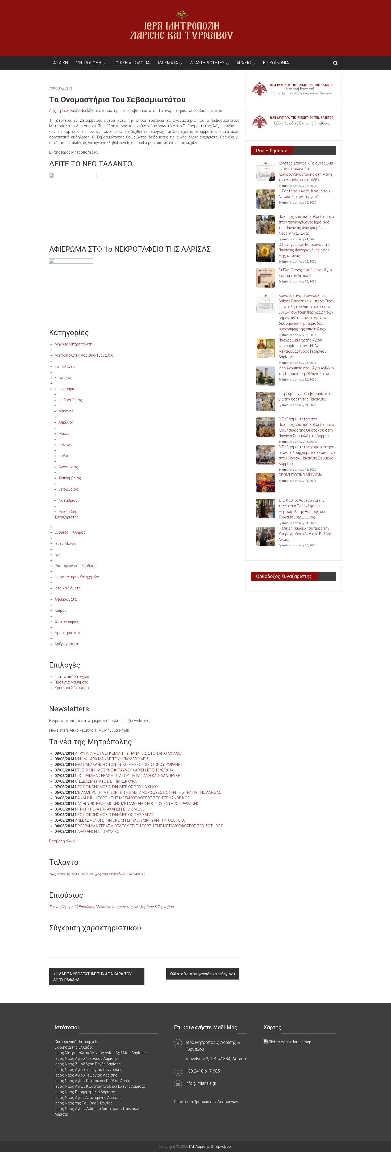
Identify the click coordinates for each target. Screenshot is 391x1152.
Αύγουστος (68, 467)
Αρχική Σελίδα (61, 110)
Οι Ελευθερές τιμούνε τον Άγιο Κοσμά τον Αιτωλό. (305, 273)
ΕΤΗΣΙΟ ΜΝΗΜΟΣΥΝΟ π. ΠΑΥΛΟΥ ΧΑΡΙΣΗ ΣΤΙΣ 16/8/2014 (124, 770)
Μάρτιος (66, 411)
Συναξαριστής (67, 517)
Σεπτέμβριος (70, 478)
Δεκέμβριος (69, 511)
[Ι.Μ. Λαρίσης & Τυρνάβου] (181, 28)
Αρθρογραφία (66, 644)
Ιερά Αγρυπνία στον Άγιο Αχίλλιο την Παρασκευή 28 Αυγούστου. (306, 371)
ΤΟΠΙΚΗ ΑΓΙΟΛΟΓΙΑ (131, 62)
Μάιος (64, 433)
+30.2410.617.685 (203, 1071)
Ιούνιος (65, 444)
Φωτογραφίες (67, 621)
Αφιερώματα (66, 599)
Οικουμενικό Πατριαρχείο (77, 1042)
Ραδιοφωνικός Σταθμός (76, 566)
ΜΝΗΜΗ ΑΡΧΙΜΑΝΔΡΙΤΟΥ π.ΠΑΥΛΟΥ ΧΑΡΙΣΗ (113, 759)
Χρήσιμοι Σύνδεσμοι (72, 688)
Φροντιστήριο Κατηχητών (77, 577)
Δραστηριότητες (69, 633)
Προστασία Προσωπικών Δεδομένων (206, 1102)
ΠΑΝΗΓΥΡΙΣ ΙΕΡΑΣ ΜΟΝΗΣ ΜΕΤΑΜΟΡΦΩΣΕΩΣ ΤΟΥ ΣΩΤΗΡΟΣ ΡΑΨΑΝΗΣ (137, 803)
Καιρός (61, 610)
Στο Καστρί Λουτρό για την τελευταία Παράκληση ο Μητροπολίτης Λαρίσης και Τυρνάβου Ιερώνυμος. (301, 508)
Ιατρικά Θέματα (68, 588)
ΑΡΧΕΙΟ (243, 62)
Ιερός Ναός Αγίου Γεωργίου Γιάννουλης (88, 1069)
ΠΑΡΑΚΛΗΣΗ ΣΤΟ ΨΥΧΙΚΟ (97, 831)
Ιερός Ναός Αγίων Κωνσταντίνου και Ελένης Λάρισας (100, 1086)
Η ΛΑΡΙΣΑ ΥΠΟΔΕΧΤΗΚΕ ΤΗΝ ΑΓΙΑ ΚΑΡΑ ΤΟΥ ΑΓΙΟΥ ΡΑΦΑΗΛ (92, 977)
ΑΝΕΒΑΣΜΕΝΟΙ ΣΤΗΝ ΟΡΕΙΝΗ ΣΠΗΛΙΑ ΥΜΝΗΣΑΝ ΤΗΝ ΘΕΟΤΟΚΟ (130, 820)
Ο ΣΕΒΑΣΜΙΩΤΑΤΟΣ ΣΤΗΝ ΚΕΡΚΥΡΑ (106, 781)
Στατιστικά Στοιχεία (72, 676)
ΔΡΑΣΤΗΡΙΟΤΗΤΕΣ (207, 62)
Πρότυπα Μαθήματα (71, 682)
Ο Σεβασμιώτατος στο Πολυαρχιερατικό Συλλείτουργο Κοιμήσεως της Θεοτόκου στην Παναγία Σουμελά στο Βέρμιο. (306, 427)
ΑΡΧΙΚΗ (60, 62)
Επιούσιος (63, 377)
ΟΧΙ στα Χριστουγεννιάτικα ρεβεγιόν (201, 974)
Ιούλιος (65, 456)
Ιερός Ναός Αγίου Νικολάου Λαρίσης (86, 1058)
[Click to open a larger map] (287, 1042)
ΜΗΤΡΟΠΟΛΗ (88, 62)
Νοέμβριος (68, 500)
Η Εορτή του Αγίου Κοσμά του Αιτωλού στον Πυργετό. (304, 194)
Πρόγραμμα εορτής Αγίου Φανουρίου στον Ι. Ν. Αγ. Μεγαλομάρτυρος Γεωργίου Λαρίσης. (302, 348)
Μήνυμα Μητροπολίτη (73, 344)
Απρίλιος (66, 422)
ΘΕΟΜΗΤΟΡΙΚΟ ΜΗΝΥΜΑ (300, 475)
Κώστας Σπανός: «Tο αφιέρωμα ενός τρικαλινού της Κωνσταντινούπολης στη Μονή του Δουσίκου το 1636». (305, 171)
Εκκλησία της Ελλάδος (74, 1047)
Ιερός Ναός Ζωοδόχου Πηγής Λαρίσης (88, 1064)
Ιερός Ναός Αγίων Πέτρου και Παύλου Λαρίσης (95, 1081)
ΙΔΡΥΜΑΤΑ (168, 62)
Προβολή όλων (62, 841)
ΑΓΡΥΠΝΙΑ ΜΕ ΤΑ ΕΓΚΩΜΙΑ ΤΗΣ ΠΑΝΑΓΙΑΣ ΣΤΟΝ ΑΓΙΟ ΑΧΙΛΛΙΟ (128, 753)
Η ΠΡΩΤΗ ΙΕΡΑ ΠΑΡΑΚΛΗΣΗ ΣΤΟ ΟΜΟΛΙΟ (110, 809)
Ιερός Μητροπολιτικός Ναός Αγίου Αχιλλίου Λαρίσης (100, 1053)
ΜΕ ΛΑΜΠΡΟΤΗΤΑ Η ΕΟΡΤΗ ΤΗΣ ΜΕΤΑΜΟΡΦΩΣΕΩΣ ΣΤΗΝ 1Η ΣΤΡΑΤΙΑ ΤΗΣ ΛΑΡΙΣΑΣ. (148, 792)
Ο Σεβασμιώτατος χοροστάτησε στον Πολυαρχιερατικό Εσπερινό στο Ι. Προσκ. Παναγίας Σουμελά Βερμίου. (306, 455)
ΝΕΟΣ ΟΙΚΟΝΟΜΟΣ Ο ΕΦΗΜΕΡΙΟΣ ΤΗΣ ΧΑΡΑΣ (114, 815)
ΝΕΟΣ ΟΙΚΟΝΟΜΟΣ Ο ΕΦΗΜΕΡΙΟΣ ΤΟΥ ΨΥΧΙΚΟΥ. (117, 787)
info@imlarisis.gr (201, 1083)
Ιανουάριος (68, 389)
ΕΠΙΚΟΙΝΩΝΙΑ (276, 62)
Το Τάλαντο (65, 366)
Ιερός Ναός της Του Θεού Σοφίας (84, 1103)
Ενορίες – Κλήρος (70, 532)
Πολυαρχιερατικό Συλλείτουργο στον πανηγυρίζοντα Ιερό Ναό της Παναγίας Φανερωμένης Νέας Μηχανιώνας (306, 224)
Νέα (83, 110)
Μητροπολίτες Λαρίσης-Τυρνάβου (84, 355)
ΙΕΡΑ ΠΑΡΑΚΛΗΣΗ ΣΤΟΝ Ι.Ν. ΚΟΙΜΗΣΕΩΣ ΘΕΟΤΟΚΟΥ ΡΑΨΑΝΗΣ (129, 764)
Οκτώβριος (68, 489)
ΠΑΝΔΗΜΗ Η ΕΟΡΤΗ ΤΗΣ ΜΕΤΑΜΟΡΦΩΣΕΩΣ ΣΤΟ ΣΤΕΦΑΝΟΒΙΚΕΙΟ (132, 798)
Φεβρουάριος (70, 400)
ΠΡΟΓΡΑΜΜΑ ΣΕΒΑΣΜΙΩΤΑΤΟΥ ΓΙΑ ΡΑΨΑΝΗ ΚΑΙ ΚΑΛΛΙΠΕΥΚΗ (128, 776)
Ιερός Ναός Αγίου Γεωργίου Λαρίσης (86, 1075)
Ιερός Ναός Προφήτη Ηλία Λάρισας (85, 1092)
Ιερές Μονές (65, 543)
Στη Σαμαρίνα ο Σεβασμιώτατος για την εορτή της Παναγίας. (306, 396)
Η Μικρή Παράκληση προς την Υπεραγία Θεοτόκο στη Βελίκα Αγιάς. (304, 534)
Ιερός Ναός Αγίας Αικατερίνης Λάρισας (88, 1097)
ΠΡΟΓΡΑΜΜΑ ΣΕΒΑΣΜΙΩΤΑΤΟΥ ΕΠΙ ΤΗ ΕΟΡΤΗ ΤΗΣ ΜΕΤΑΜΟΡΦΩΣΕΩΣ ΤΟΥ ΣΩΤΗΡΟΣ (149, 826)
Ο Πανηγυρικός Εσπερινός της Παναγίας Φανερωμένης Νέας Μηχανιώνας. (304, 250)
